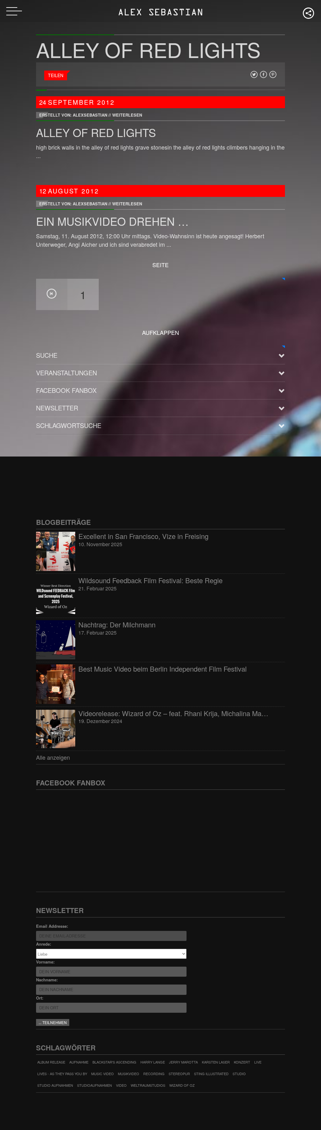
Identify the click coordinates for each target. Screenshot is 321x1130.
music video (102, 1073)
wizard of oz (182, 1085)
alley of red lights (96, 132)
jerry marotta (183, 1061)
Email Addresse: (52, 926)
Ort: (39, 998)
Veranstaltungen (66, 372)
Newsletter (57, 407)
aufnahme (78, 1061)
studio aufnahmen (55, 1085)
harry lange (152, 1061)
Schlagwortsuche (68, 425)
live (257, 1061)
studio (239, 1073)
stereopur (179, 1073)
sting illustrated (211, 1073)
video (121, 1085)
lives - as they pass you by (62, 1073)
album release (51, 1061)
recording (154, 1073)
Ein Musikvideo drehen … (112, 221)
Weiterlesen (127, 115)
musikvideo (128, 1073)
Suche (46, 355)
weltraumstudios (148, 1085)
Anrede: (43, 944)
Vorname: (45, 962)
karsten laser (216, 1061)
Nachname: (47, 980)
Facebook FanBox (66, 390)
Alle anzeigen (53, 757)
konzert (242, 1061)
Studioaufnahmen (94, 1085)
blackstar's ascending (114, 1061)
